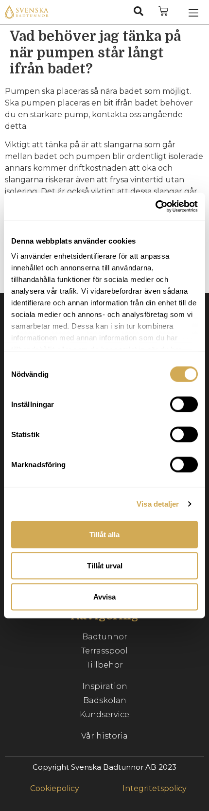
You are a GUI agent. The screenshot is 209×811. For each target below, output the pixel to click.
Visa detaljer (158, 504)
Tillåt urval (104, 565)
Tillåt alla (104, 534)
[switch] (184, 404)
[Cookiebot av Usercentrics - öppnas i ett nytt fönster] (155, 206)
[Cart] (163, 11)
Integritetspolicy (154, 788)
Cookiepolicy (54, 788)
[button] (193, 12)
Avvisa (104, 596)
